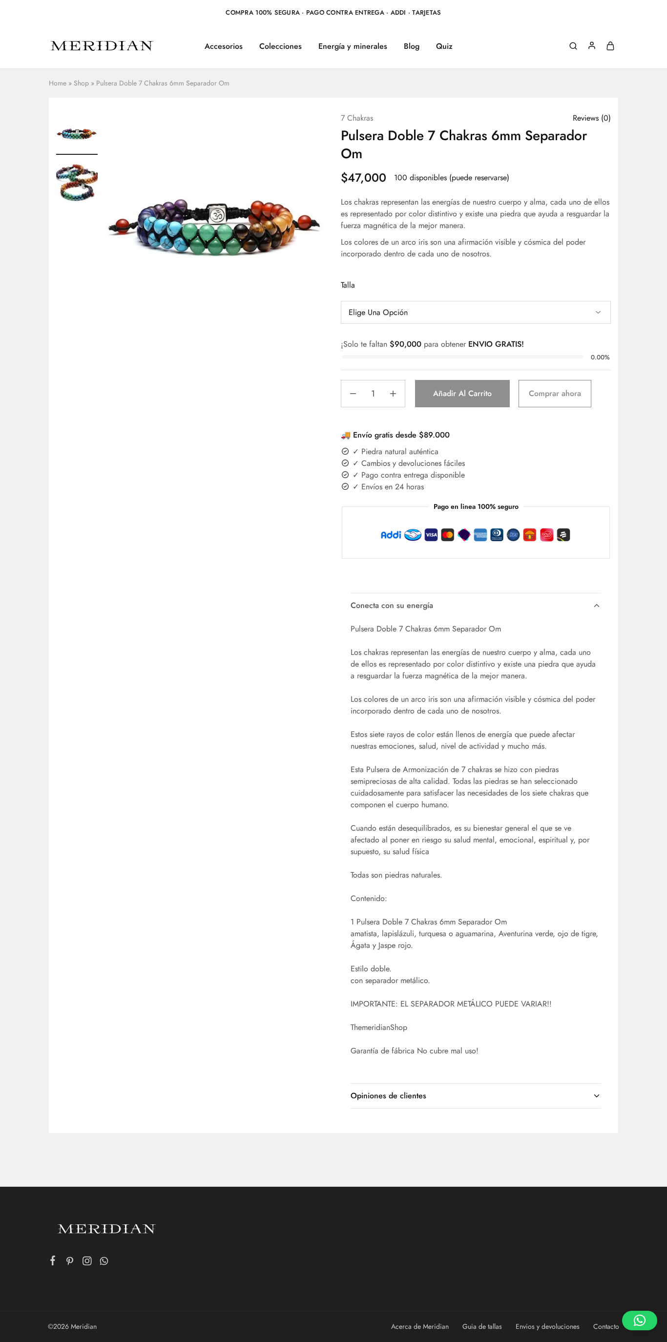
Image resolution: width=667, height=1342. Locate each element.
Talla (348, 285)
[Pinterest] (70, 1263)
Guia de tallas (482, 1326)
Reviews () (592, 118)
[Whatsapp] (104, 1263)
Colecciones (280, 46)
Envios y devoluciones (548, 1326)
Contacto (606, 1326)
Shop (81, 83)
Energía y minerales (352, 46)
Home (57, 83)
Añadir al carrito (462, 393)
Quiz (444, 46)
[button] (639, 1320)
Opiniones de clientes (388, 1095)
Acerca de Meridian (420, 1326)
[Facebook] (53, 1262)
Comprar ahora (555, 393)
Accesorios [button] (224, 46)
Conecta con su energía (392, 605)
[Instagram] (87, 1263)
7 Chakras (357, 118)
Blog (411, 46)
